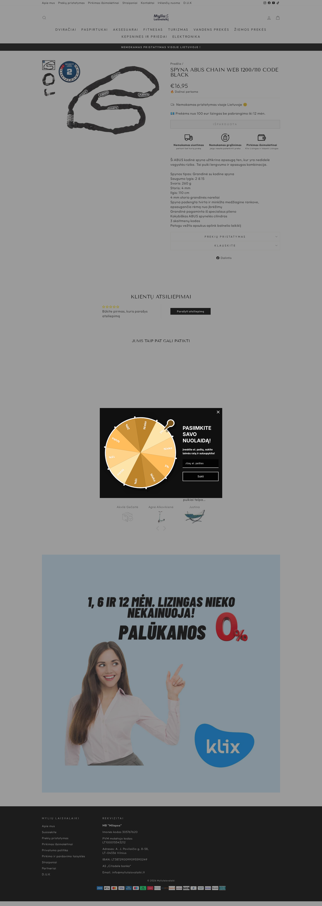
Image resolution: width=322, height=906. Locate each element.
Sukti (201, 476)
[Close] (218, 412)
